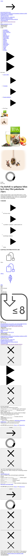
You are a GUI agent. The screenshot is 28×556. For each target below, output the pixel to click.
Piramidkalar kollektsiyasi (19, 13)
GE (10, 24)
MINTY (5, 39)
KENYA (5, 34)
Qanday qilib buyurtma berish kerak (8, 21)
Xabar (2, 416)
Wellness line (11, 13)
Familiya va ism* (4, 477)
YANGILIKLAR (4, 20)
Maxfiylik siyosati (4, 330)
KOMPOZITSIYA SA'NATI (7, 18)
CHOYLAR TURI (4, 15)
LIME (4, 48)
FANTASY (5, 45)
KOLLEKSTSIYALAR (6, 12)
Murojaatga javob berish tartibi (7, 484)
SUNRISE (5, 30)
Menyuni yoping (4, 333)
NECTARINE (6, 31)
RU (3, 24)
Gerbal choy (12, 17)
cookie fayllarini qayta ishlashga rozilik (15, 553)
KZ (6, 24)
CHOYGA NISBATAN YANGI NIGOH (9, 19)
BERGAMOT (6, 44)
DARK (4, 33)
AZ (5, 24)
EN (1, 24)
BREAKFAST (6, 35)
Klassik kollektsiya (5, 13)
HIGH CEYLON (6, 32)
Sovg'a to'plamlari (9, 14)
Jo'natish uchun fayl (12, 418)
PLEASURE (6, 37)
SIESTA (5, 41)
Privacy (15, 425)
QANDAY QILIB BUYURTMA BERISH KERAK (11, 344)
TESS (2, 1)
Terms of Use (22, 425)
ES (11, 24)
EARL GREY (6, 38)
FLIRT (4, 47)
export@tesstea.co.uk (5, 474)
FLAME (5, 50)
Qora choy (3, 17)
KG (8, 24)
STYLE (4, 46)
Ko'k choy (7, 17)
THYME (5, 40)
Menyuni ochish (4, 25)
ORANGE (5, 43)
